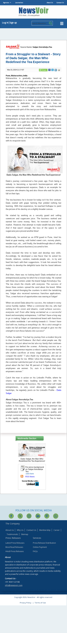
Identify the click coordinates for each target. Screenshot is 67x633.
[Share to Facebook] (49, 70)
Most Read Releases (14, 547)
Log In (5, 22)
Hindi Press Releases (14, 551)
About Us (50, 3)
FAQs (35, 551)
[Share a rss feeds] (22, 476)
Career (57, 530)
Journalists (19, 3)
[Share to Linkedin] (56, 70)
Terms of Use (40, 602)
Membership (44, 530)
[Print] (59, 70)
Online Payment (40, 547)
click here (30, 474)
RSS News (30, 477)
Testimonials (12, 534)
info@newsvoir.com (13, 585)
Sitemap (24, 534)
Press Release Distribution (44, 543)
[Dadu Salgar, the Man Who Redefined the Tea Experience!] (32, 450)
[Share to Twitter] (52, 70)
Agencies (6, 3)
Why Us (20, 530)
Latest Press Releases (14, 543)
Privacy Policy (25, 602)
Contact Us (60, 3)
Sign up (13, 22)
